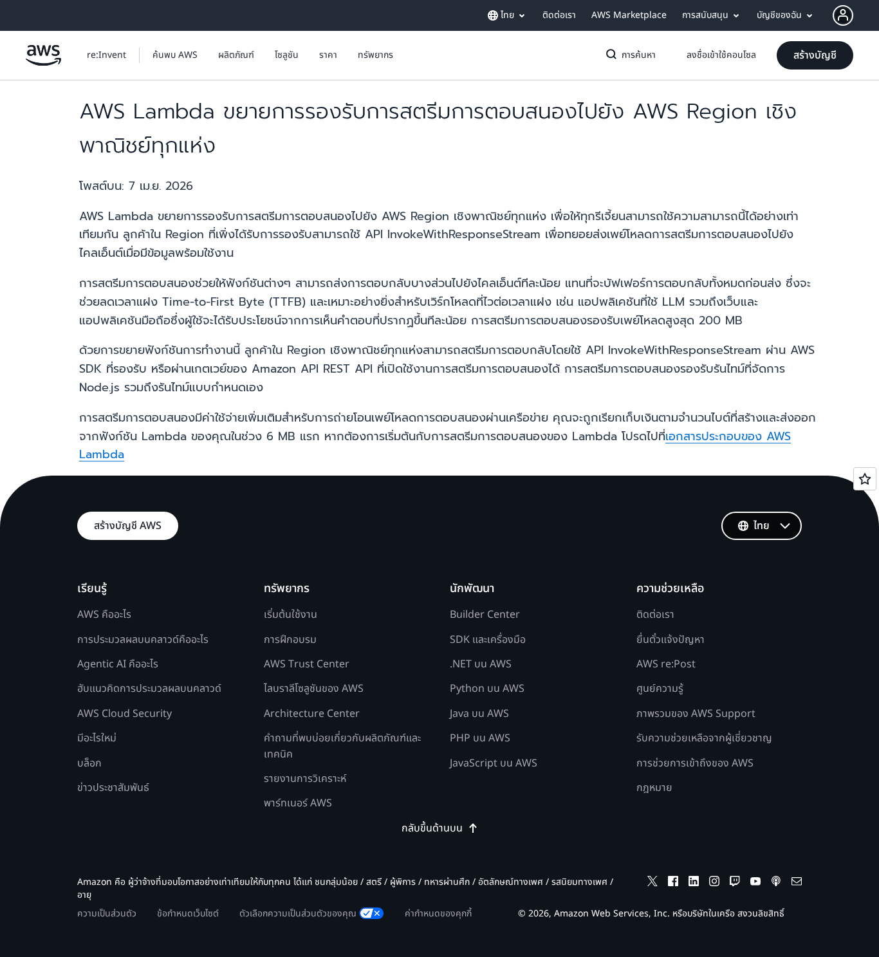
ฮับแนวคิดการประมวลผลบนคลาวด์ (149, 688)
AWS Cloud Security (124, 713)
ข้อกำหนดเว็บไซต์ (188, 913)
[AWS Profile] (843, 15)
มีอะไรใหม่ (96, 738)
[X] (652, 883)
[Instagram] (714, 883)
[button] (175, 55)
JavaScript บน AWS (493, 763)
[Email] (796, 883)
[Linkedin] (694, 883)
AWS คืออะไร (104, 614)
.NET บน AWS (481, 664)
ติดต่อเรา (655, 614)
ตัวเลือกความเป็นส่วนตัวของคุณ (297, 913)
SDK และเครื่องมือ (488, 639)
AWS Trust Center (306, 664)
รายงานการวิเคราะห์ (305, 778)
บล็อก (89, 763)
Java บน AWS (479, 713)
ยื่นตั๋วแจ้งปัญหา (670, 639)
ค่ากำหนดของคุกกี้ (438, 913)
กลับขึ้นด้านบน (432, 828)
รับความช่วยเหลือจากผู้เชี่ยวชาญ (704, 738)
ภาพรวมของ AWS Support (695, 713)
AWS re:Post (666, 664)
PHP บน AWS (480, 738)
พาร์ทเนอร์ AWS (298, 803)
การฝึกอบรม (290, 639)
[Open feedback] (864, 478)
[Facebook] (673, 883)
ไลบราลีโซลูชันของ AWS (314, 688)
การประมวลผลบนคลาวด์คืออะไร (142, 639)
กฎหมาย (654, 787)
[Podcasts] (776, 883)
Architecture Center (312, 713)
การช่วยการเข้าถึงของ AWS (695, 763)
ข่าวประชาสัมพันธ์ (113, 787)
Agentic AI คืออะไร (117, 664)
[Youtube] (755, 883)
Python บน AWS (487, 688)
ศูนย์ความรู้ (659, 688)
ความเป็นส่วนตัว (106, 913)
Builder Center (485, 614)
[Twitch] (735, 883)
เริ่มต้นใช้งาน (290, 614)
